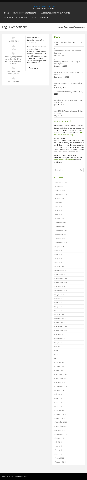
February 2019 (60, 270)
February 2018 (60, 318)
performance (16, 61)
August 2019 (59, 247)
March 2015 (59, 458)
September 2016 (61, 386)
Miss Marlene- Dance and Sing (69, 133)
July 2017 (58, 346)
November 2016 (61, 378)
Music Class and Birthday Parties (55, 13)
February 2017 (60, 366)
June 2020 (58, 207)
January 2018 (60, 322)
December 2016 (61, 374)
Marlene (14, 49)
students (13, 63)
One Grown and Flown (64, 42)
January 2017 (60, 370)
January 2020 (60, 227)
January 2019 (60, 274)
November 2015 (61, 426)
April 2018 (58, 310)
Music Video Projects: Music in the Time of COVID (68, 73)
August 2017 (59, 342)
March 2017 (59, 362)
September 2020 (61, 195)
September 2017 (61, 338)
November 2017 (61, 330)
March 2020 (59, 219)
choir (13, 71)
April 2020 (58, 215)
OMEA (19, 59)
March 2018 (59, 314)
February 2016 (60, 414)
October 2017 (60, 334)
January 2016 (60, 418)
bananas (8, 57)
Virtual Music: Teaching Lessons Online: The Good (68, 112)
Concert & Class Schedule (15, 17)
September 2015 (61, 434)
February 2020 (60, 223)
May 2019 (58, 259)
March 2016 (59, 410)
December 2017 (61, 326)
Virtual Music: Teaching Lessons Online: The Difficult (68, 101)
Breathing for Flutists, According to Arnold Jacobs (67, 62)
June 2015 (58, 446)
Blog (34, 17)
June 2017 (58, 350)
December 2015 (61, 422)
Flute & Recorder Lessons (24, 13)
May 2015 (58, 450)
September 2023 (61, 183)
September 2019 (61, 243)
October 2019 (60, 239)
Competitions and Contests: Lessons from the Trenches (36, 40)
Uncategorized (13, 74)
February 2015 (60, 462)
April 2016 (58, 406)
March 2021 (59, 187)
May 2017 (58, 354)
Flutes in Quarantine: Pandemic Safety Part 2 (68, 84)
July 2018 (58, 298)
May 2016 (58, 402)
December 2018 (61, 278)
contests (8, 59)
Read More (33, 68)
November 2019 (61, 235)
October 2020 (60, 191)
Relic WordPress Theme (19, 476)
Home (6, 13)
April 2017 (58, 358)
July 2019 (58, 250)
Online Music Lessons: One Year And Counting (67, 52)
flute (14, 59)
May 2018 (58, 306)
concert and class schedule (64, 160)
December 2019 (61, 231)
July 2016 (58, 394)
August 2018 (59, 294)
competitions (17, 57)
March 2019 (59, 266)
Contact (44, 17)
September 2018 (61, 290)
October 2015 (60, 430)
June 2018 (58, 302)
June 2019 (58, 254)
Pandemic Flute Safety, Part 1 (66, 92)
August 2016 (59, 390)
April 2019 (58, 263)
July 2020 (58, 203)
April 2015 (58, 454)
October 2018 (60, 286)
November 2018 (61, 282)
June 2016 (58, 398)
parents (8, 61)
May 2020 (58, 211)
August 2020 (59, 199)
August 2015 (59, 438)
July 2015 (58, 442)
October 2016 (60, 382)
